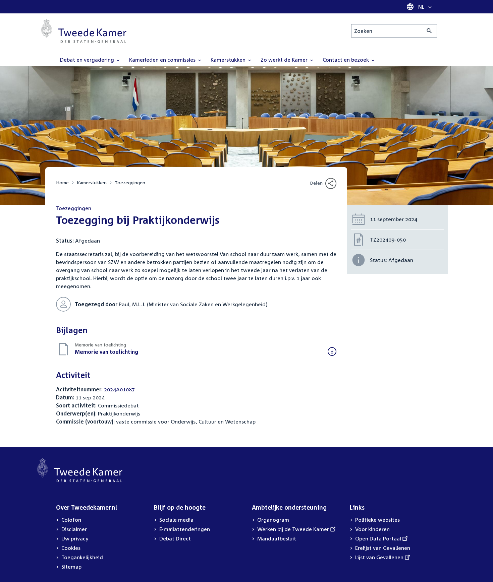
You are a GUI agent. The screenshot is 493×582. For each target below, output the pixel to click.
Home (62, 182)
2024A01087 (119, 389)
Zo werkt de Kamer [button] (285, 59)
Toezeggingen (130, 182)
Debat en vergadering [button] (87, 59)
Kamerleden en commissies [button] (163, 59)
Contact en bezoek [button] (346, 59)
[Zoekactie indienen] (429, 31)
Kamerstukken (92, 182)
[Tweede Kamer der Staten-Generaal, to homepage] (83, 31)
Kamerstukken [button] (229, 59)
